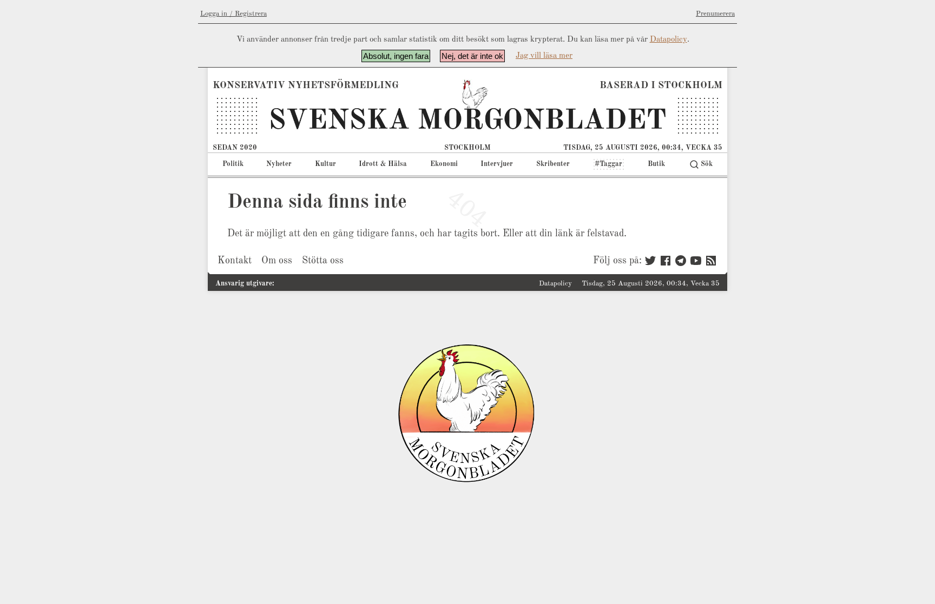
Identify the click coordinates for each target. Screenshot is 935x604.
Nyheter (279, 164)
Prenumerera (715, 13)
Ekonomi (444, 164)
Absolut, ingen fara (396, 56)
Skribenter (553, 164)
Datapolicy (668, 40)
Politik (232, 164)
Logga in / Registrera (233, 13)
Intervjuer (496, 164)
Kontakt (235, 261)
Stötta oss (323, 261)
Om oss (276, 261)
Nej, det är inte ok (472, 56)
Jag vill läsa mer (544, 56)
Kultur (325, 164)
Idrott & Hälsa (383, 164)
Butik (656, 164)
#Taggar (608, 164)
